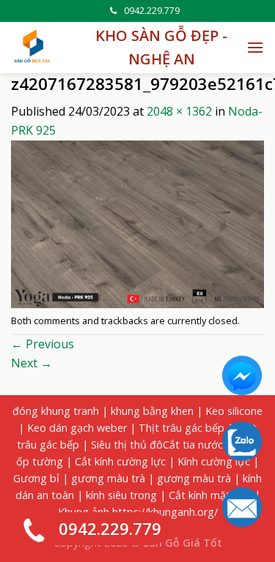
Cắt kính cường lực (120, 461)
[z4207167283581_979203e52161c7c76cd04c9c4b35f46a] (137, 223)
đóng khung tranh (55, 411)
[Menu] (255, 47)
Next (31, 363)
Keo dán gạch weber (77, 428)
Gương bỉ (36, 478)
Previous (42, 344)
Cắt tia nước (193, 445)
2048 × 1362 (179, 111)
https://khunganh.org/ (165, 512)
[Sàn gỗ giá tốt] (33, 47)
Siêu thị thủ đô (127, 445)
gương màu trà (108, 478)
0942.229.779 (152, 10)
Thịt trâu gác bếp (181, 428)
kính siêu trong (121, 495)
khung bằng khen (152, 411)
